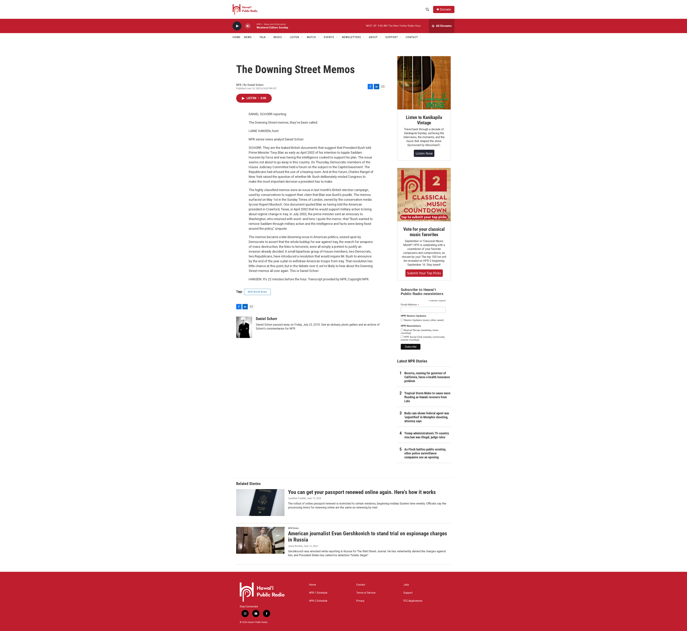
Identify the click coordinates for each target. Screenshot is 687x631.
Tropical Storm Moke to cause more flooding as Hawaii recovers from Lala (427, 397)
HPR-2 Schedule (318, 601)
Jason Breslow (295, 546)
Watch (311, 37)
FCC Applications (412, 601)
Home (236, 37)
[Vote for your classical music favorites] (424, 194)
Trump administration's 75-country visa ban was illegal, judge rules (426, 435)
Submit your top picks (424, 273)
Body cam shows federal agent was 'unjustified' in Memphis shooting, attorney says (426, 417)
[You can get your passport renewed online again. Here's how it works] (260, 502)
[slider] (253, 26)
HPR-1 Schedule (318, 592)
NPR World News (257, 291)
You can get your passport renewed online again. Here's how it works (362, 492)
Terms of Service (366, 592)
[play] (237, 26)
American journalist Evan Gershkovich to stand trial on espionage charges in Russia (367, 536)
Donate (445, 9)
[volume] (248, 26)
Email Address (410, 304)
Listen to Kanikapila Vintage (424, 120)
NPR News (293, 528)
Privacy (360, 601)
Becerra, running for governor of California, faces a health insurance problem (427, 377)
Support (408, 592)
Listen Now (424, 153)
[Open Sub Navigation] (254, 37)
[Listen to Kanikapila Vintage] (424, 82)
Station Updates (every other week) (423, 320)
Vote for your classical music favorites (424, 231)
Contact (360, 584)
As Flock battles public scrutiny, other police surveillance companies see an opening (425, 453)
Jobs (406, 584)
